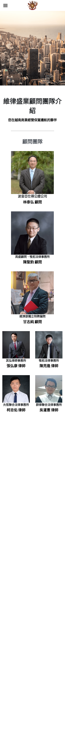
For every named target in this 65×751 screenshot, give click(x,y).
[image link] (32, 5)
